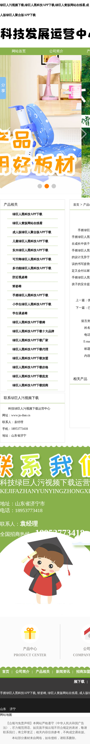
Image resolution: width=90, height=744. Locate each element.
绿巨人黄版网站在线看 (27, 223)
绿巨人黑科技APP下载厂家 (30, 340)
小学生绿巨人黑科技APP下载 (31, 304)
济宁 (13, 709)
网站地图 (6, 714)
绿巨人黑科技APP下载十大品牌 (33, 331)
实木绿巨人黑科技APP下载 (30, 250)
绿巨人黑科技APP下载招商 (30, 385)
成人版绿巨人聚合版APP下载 (31, 232)
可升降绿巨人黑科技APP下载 (31, 259)
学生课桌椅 (20, 313)
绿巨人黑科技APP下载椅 (28, 322)
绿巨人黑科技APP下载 (27, 214)
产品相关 (43, 671)
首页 (76, 204)
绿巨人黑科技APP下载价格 (30, 367)
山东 (3, 709)
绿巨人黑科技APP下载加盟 (30, 358)
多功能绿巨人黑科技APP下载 (31, 268)
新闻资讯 (63, 671)
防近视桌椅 (20, 277)
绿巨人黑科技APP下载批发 (30, 376)
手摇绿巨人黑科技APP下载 (30, 295)
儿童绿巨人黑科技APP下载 (30, 241)
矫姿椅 (17, 286)
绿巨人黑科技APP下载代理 (30, 349)
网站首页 (19, 51)
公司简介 (56, 51)
